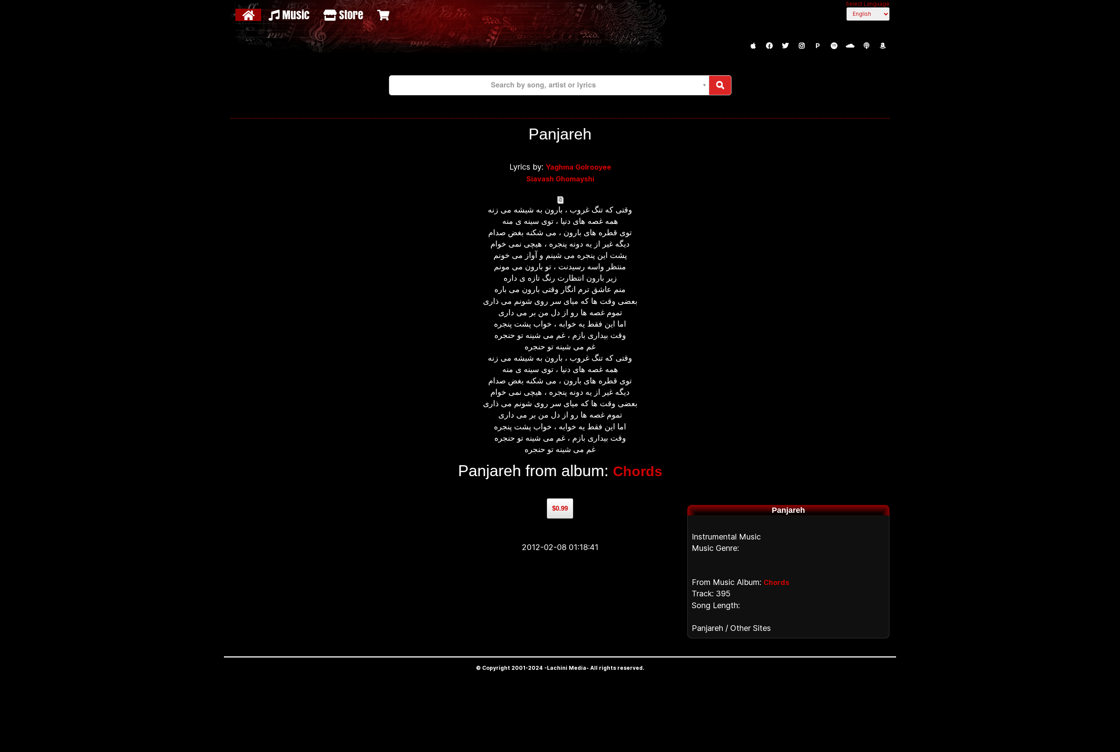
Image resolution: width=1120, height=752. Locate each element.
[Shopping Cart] (384, 15)
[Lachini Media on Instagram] (801, 45)
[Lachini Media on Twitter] (785, 45)
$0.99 (560, 508)
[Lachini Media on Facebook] (769, 45)
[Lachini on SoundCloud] (850, 45)
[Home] (249, 15)
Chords (637, 471)
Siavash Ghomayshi (560, 178)
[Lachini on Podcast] (866, 45)
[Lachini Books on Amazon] (882, 45)
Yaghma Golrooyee (578, 167)
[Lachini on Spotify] (833, 45)
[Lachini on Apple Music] (753, 45)
